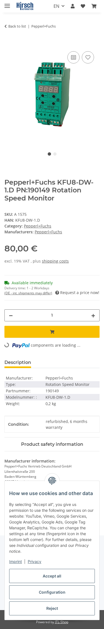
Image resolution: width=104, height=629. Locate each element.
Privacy (34, 561)
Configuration (52, 592)
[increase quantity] (93, 315)
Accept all (52, 576)
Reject (52, 608)
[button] (73, 6)
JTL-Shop (61, 622)
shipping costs (55, 261)
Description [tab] (17, 362)
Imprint (15, 561)
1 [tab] (49, 154)
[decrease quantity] (11, 315)
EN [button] (56, 6)
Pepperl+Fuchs (37, 226)
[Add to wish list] (88, 57)
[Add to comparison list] (73, 57)
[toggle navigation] (7, 3)
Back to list (17, 26)
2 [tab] (55, 154)
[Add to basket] (8, 44)
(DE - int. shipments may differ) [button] (28, 293)
